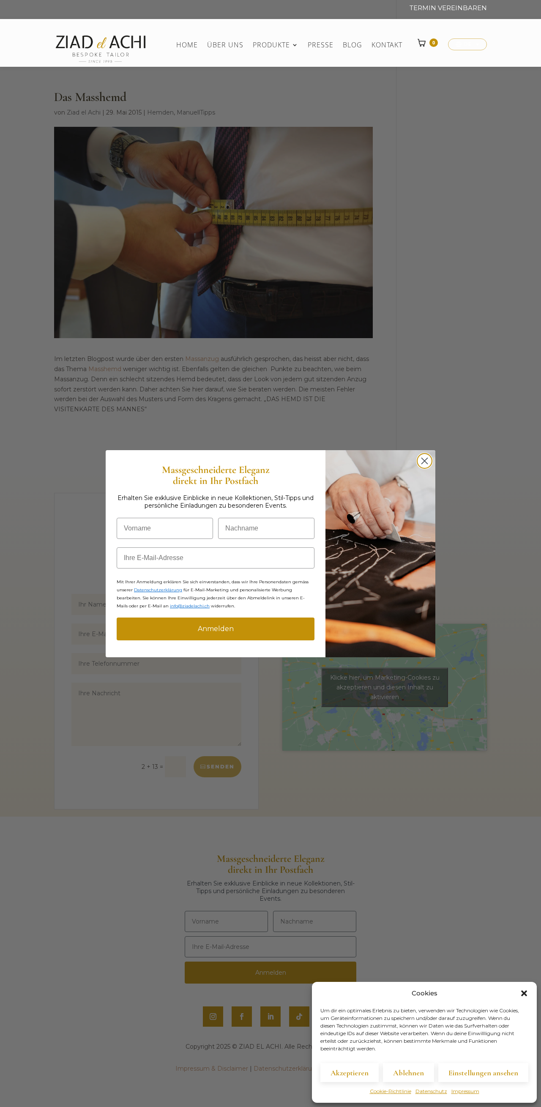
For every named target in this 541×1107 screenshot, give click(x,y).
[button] (524, 993)
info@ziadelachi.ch (190, 606)
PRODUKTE (271, 45)
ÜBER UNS (225, 45)
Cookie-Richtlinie (390, 1091)
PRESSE (320, 45)
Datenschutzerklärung (158, 590)
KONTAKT (387, 45)
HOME (187, 45)
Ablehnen (408, 1072)
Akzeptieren (350, 1072)
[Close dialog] (424, 461)
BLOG (352, 45)
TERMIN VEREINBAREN (448, 8)
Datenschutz (431, 1091)
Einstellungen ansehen (483, 1072)
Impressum (465, 1091)
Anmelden (216, 629)
